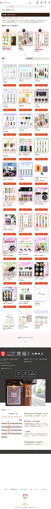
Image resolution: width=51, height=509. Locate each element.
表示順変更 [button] (30, 58)
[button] (30, 2)
